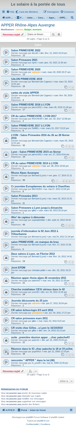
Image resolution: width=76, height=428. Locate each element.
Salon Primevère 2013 (24, 195)
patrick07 (36, 280)
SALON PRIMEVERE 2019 (26, 79)
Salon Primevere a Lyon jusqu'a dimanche (36, 207)
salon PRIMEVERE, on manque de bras (35, 242)
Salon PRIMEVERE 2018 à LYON (30, 104)
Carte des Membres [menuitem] (28, 12)
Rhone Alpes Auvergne (25, 172)
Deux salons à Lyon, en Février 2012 (33, 253)
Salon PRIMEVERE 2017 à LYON (30, 125)
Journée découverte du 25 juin (29, 300)
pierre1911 (37, 107)
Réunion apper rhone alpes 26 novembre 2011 (38, 277)
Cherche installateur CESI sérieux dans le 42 (38, 289)
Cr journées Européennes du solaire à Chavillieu (40, 186)
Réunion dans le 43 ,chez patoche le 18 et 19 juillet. (42, 348)
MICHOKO (37, 189)
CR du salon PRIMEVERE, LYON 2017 (34, 116)
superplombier (38, 220)
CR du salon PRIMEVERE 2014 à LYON (34, 163)
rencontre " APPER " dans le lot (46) (33, 360)
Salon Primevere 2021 (24, 59)
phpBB (29, 417)
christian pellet (38, 270)
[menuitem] (10, 12)
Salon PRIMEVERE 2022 (25, 50)
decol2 (35, 53)
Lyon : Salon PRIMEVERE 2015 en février (36, 151)
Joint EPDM (18, 267)
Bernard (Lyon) (39, 175)
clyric (34, 62)
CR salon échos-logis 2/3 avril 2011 (32, 310)
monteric (37, 29)
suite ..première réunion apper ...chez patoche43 (40, 337)
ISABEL (35, 128)
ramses (19, 29)
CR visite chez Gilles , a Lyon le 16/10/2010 (37, 327)
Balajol (27, 29)
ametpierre (37, 313)
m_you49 (36, 363)
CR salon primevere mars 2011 (29, 318)
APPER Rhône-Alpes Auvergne (28, 25)
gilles (34, 210)
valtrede (36, 72)
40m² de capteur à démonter (28, 217)
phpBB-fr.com (43, 421)
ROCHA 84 (37, 119)
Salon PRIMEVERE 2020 (25, 69)
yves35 (35, 292)
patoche (35, 340)
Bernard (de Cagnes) (42, 81)
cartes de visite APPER (25, 92)
